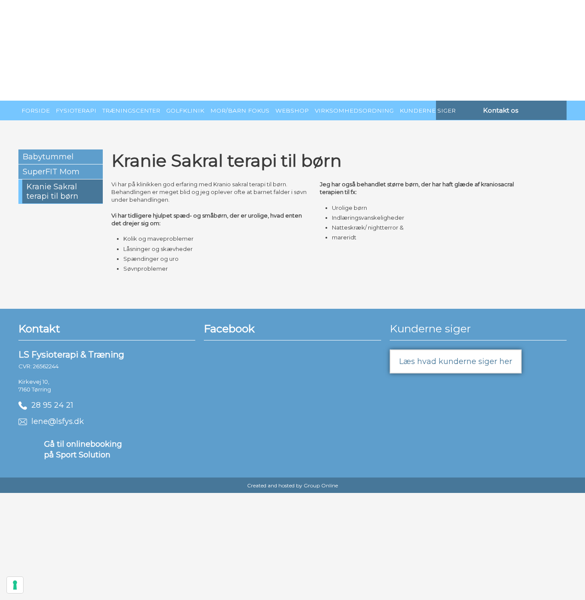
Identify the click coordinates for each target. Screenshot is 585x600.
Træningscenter (131, 110)
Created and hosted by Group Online (292, 485)
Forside (35, 110)
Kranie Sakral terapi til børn (52, 191)
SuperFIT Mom (51, 171)
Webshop (292, 110)
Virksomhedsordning (354, 110)
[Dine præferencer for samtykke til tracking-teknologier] (15, 585)
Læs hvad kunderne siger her (455, 361)
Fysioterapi (76, 110)
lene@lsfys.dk (55, 421)
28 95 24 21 (50, 405)
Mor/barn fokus (239, 110)
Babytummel (48, 156)
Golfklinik (185, 110)
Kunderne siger (428, 110)
